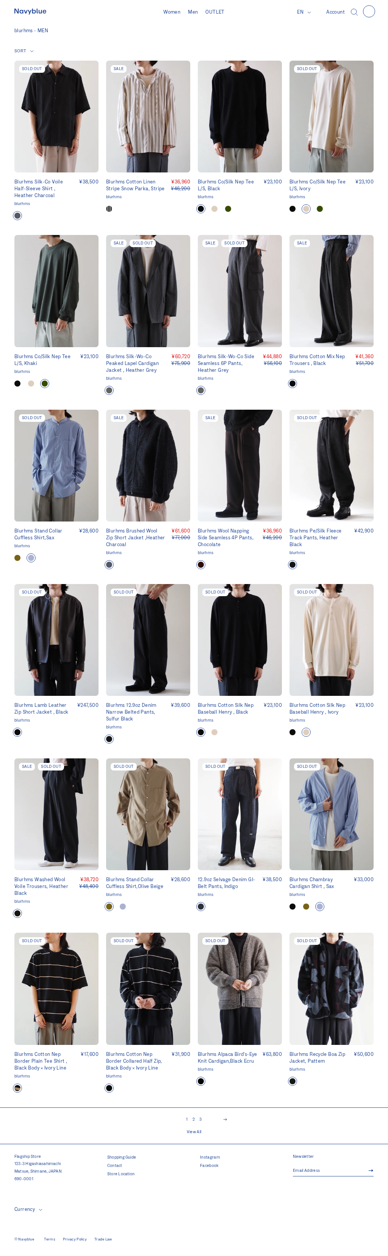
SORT (20, 51)
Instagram (210, 1157)
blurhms (22, 204)
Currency (24, 1209)
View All (194, 1132)
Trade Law (103, 1239)
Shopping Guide (121, 1157)
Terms (49, 1239)
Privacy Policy (75, 1239)
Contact (114, 1165)
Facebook (209, 1165)
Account (335, 12)
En (300, 12)
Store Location (121, 1174)
